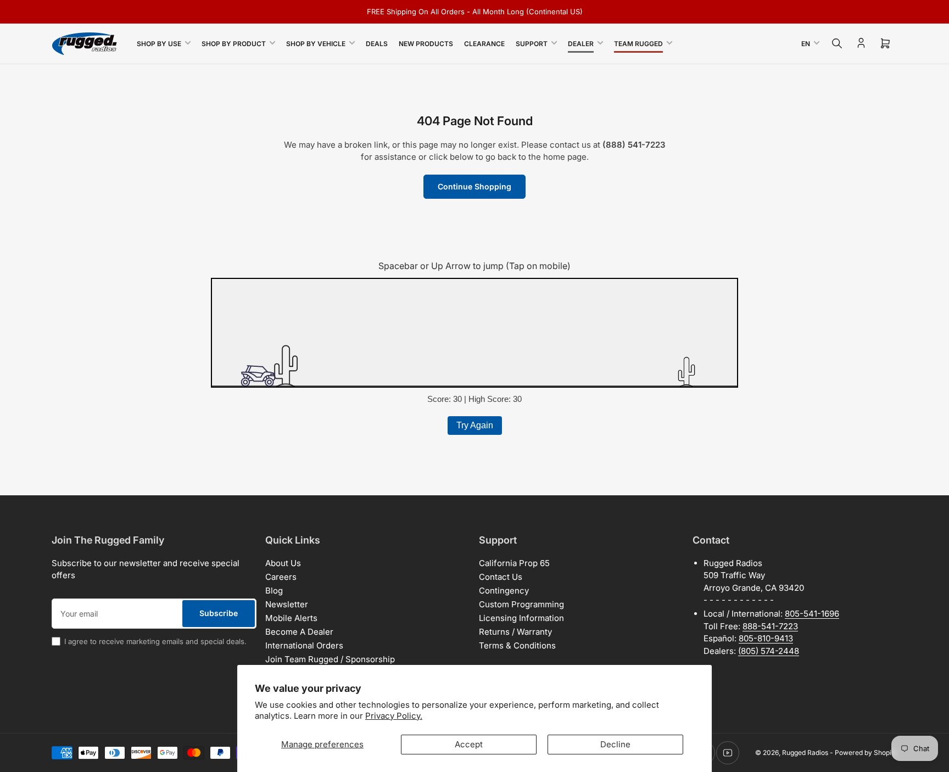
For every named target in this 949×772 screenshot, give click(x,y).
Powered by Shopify (866, 752)
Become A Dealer (299, 631)
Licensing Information (521, 618)
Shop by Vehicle (315, 44)
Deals (377, 44)
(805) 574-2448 (768, 651)
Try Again (474, 425)
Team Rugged (638, 44)
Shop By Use (159, 44)
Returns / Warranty (515, 631)
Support (532, 44)
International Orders (304, 645)
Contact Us (500, 577)
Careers (281, 577)
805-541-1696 (812, 613)
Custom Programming (521, 604)
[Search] (837, 43)
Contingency (504, 590)
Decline (615, 744)
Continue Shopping (474, 186)
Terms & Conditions (517, 645)
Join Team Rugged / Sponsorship (330, 659)
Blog (274, 590)
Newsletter (286, 604)
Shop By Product (234, 44)
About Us (283, 563)
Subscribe (218, 613)
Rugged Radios (805, 752)
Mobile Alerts (291, 618)
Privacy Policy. (393, 716)
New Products (426, 44)
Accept (469, 744)
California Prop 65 (514, 563)
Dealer (581, 44)
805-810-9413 (766, 638)
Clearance (484, 44)
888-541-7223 (770, 626)
